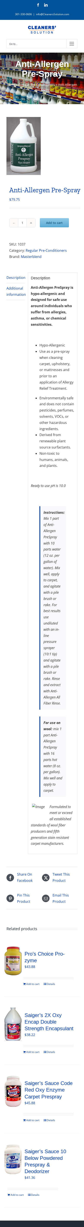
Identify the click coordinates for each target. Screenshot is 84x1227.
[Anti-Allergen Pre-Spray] (42, 146)
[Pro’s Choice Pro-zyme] (13, 961)
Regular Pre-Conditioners (37, 85)
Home (11, 85)
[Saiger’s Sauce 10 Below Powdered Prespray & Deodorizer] (13, 1159)
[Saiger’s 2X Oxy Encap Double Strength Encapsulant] (13, 1024)
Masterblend (31, 256)
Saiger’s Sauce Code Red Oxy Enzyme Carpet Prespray (49, 1089)
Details (51, 984)
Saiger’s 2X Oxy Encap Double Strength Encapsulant (49, 1021)
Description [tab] (15, 277)
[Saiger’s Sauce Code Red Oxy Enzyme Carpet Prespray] (13, 1091)
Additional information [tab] (15, 291)
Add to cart (54, 223)
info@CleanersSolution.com (52, 14)
